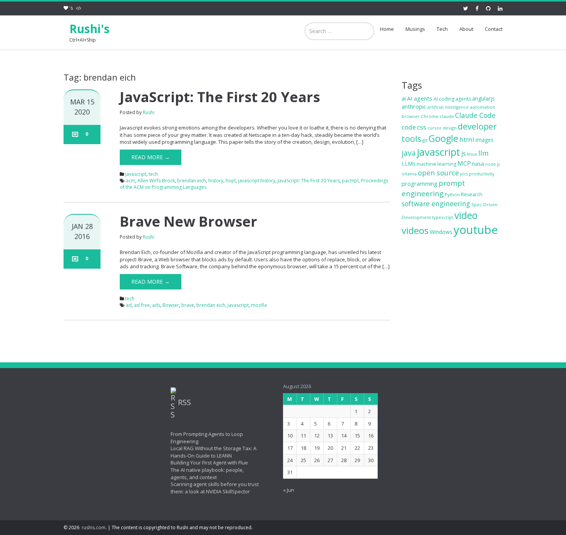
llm (483, 153)
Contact (493, 28)
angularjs (483, 98)
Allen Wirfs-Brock (156, 180)
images (485, 139)
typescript (442, 217)
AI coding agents (452, 99)
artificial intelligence (448, 107)
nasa (478, 163)
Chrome (430, 116)
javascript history (256, 180)
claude (447, 116)
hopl (231, 180)
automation (482, 107)
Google (443, 138)
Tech (442, 28)
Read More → (150, 157)
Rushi (148, 112)
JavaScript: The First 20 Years (220, 96)
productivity (481, 174)
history (215, 180)
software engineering (436, 203)
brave (187, 305)
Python (452, 194)
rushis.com (93, 527)
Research (471, 194)
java (409, 153)
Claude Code (475, 115)
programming (419, 183)
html (466, 139)
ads (156, 305)
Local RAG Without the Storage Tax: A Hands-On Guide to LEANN (213, 452)
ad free (142, 305)
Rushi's (89, 29)
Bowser (170, 305)
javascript (135, 174)
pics (464, 174)
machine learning (436, 164)
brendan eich (191, 180)
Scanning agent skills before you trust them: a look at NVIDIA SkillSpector (215, 488)
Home (387, 28)
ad (129, 305)
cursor (434, 128)
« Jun (288, 489)
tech (153, 174)
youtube (476, 229)
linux (472, 154)
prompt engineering (433, 188)
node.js (492, 164)
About (466, 28)
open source (438, 172)
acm (130, 180)
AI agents (419, 98)
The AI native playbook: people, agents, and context (207, 473)
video (465, 215)
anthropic (414, 106)
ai (404, 98)
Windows (441, 232)
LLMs (408, 163)
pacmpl (350, 180)
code (409, 127)
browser (411, 116)
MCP (464, 163)
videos (415, 230)
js (463, 153)
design (450, 128)
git (424, 140)
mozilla (259, 305)
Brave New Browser (188, 221)
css (421, 127)
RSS (184, 402)
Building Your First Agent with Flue (209, 462)
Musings (415, 28)
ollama (409, 174)
